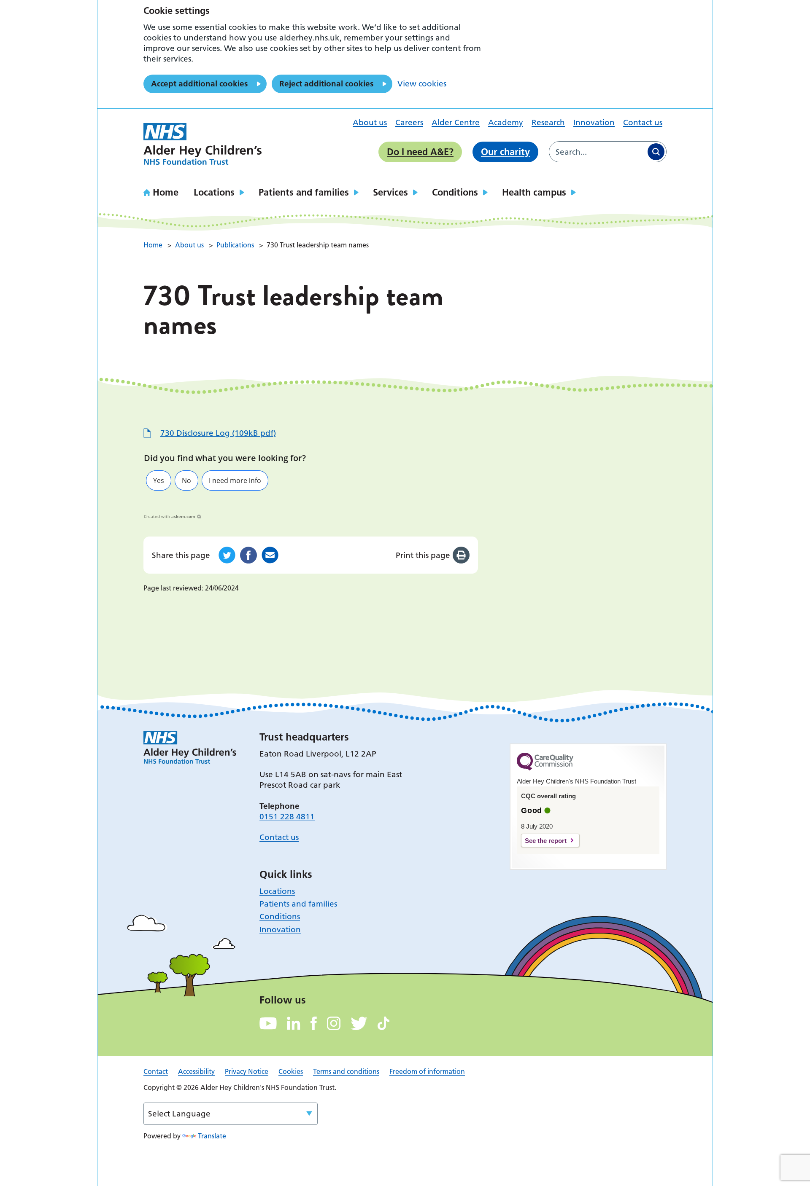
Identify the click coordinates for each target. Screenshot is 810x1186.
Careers (409, 122)
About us (370, 122)
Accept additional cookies (199, 84)
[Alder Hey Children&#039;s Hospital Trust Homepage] (202, 144)
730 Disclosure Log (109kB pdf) (218, 433)
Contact (155, 1071)
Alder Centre (456, 122)
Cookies (290, 1071)
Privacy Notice (246, 1071)
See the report (546, 840)
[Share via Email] (270, 555)
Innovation (594, 122)
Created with (169, 516)
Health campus (534, 192)
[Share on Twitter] (227, 555)
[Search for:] (597, 152)
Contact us (642, 122)
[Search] (656, 151)
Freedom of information (427, 1071)
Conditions (455, 192)
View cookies (421, 84)
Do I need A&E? (420, 152)
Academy (505, 122)
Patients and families (304, 192)
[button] (158, 480)
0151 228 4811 (287, 816)
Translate (212, 1136)
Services (390, 192)
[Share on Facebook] (248, 555)
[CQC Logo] (545, 768)
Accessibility (196, 1071)
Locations (214, 192)
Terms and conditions (346, 1071)
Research (548, 122)
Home (165, 192)
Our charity (505, 152)
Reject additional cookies (326, 84)
